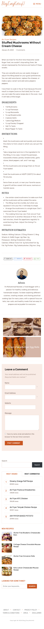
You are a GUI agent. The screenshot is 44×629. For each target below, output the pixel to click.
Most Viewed (11, 474)
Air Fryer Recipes (9, 39)
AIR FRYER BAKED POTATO (21, 516)
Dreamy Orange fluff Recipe (21, 481)
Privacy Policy (30, 610)
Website (8, 403)
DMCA (25, 613)
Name (7, 383)
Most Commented (32, 474)
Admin (21, 282)
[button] (37, 4)
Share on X (9, 258)
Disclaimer (36, 613)
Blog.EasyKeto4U (13, 3)
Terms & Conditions (11, 613)
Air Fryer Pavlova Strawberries (22, 490)
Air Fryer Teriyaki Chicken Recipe (23, 507)
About (6, 610)
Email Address (10, 393)
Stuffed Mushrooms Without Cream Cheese (21, 44)
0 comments (20, 50)
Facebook (19, 258)
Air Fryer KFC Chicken (19, 498)
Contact (16, 610)
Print (38, 258)
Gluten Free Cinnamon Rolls (24, 556)
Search (4, 461)
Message (8, 413)
